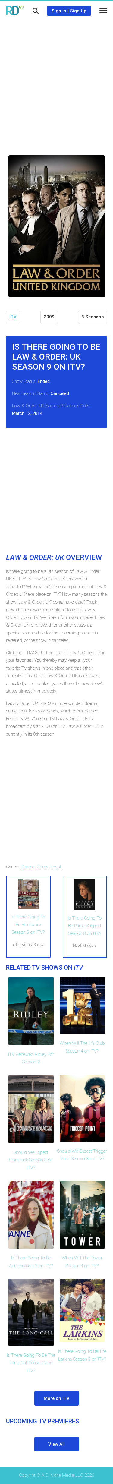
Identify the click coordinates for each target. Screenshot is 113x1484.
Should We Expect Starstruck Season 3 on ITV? (31, 1160)
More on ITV (57, 1398)
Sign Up (78, 11)
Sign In (59, 11)
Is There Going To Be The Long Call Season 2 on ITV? (31, 1363)
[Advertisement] (56, 83)
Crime (42, 867)
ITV (13, 317)
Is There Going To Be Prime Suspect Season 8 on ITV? (85, 925)
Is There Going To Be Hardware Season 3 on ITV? (28, 924)
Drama (28, 867)
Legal (55, 867)
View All (56, 1444)
